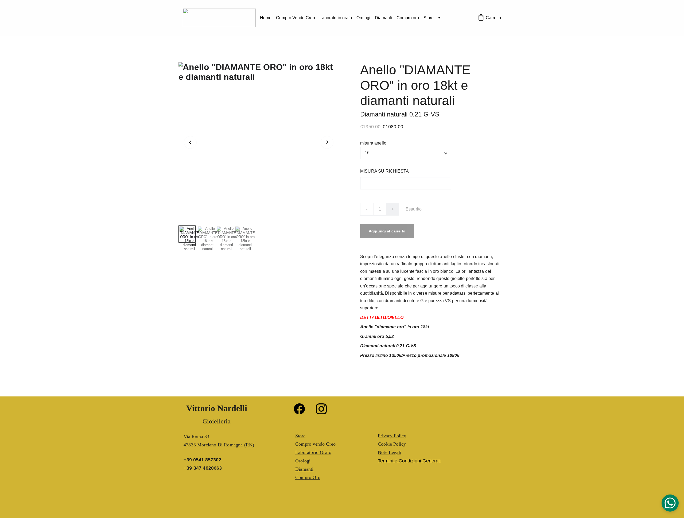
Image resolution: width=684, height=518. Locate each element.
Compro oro (408, 17)
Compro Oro (307, 477)
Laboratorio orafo (336, 17)
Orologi (363, 17)
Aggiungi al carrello (387, 231)
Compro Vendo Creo (295, 17)
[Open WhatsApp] (670, 503)
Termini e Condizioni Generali (409, 461)
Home (265, 17)
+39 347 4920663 (203, 468)
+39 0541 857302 (202, 459)
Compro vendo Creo (315, 444)
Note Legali (389, 452)
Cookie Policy (392, 444)
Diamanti (383, 17)
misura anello (373, 143)
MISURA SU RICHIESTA (384, 171)
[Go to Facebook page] (302, 408)
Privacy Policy (392, 435)
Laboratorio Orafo (313, 452)
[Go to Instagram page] (321, 408)
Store (428, 17)
